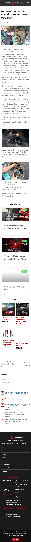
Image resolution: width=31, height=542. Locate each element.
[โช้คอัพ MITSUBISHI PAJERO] (22, 335)
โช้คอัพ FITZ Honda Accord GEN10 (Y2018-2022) (8, 342)
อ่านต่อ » (6, 233)
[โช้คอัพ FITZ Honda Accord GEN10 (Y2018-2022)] (8, 333)
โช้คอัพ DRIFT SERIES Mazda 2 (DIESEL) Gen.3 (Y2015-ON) (21, 320)
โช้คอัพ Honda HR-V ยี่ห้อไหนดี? (14, 399)
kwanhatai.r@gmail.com (13, 501)
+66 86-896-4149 (11, 511)
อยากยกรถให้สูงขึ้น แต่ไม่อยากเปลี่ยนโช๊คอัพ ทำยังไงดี (8, 364)
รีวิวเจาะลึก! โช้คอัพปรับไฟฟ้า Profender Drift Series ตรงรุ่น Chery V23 (16, 420)
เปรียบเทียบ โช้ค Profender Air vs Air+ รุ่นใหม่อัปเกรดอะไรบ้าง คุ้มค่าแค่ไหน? (17, 413)
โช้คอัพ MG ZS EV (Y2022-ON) (7, 318)
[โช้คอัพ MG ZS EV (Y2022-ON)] (8, 309)
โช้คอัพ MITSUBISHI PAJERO (22, 344)
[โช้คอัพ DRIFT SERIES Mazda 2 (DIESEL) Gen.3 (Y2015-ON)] (22, 309)
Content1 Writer (20, 23)
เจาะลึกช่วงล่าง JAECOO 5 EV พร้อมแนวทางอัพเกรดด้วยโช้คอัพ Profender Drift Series (17, 405)
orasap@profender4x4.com (13, 504)
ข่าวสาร (3, 379)
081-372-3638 (10, 497)
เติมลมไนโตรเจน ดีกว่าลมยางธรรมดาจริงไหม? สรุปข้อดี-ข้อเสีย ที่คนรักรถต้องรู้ (16, 393)
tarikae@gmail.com (11, 502)
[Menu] (2, 3)
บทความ (3, 8)
